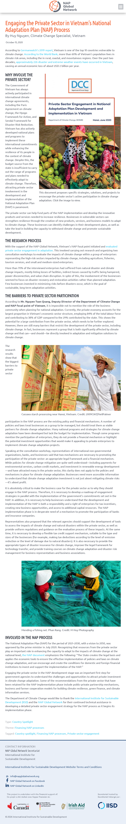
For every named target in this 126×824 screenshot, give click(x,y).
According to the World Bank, (41, 54)
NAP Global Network (63, 6)
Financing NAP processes (29, 727)
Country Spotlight (22, 721)
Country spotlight (25, 733)
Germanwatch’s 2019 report (37, 50)
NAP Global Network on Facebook (27, 780)
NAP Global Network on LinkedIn (27, 785)
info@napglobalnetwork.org (24, 776)
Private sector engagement (83, 733)
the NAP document (33, 655)
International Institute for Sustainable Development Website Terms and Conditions (53, 766)
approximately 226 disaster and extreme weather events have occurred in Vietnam (64, 61)
